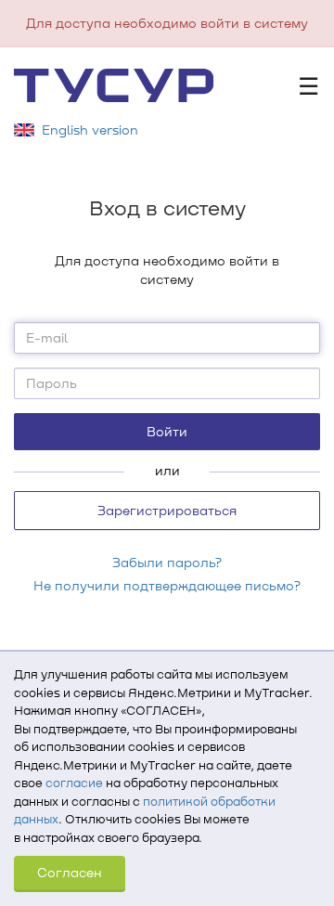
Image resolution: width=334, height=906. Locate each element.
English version (90, 129)
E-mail (47, 337)
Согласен (69, 872)
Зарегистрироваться (167, 510)
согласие (74, 782)
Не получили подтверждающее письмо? (167, 585)
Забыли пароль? (167, 562)
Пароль (51, 383)
